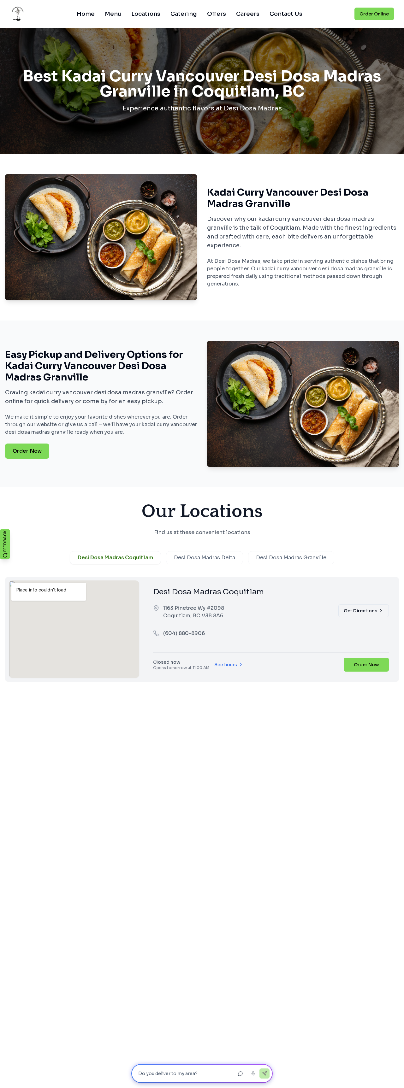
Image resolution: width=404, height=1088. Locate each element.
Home (86, 13)
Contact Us (286, 13)
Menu (113, 13)
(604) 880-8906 (184, 633)
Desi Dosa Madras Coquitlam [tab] (115, 557)
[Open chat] (240, 1073)
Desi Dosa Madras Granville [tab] (291, 557)
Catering (183, 13)
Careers (247, 13)
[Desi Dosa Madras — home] (17, 13)
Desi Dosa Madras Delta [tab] (204, 557)
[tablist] (202, 557)
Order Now (27, 451)
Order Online (374, 14)
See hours (225, 665)
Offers (216, 13)
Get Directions (360, 611)
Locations (145, 13)
